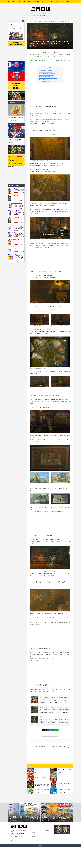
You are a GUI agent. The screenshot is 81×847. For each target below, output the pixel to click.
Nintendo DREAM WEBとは (46, 828)
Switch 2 (52, 1)
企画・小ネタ (36, 1)
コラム (33, 834)
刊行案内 (67, 1)
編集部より (62, 1)
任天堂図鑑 (42, 1)
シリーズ (47, 1)
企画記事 (35, 46)
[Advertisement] (50, 92)
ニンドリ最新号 (12, 28)
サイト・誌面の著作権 (46, 830)
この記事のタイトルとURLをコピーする (50, 734)
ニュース (18, 1)
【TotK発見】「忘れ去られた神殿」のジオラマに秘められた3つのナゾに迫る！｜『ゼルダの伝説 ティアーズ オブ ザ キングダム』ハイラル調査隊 (54, 708)
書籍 (20, 28)
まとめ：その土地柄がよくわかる (44, 79)
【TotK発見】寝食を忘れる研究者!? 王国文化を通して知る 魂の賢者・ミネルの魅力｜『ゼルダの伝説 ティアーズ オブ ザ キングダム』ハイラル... (54, 719)
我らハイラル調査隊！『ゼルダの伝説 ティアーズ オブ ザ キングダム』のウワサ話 (54, 698)
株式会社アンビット (45, 834)
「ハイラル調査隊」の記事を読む (44, 81)
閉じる (61, 67)
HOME (13, 1)
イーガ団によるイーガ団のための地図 (44, 76)
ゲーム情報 (24, 1)
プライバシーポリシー (46, 832)
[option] (16, 816)
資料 (57, 1)
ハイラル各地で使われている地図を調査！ (45, 70)
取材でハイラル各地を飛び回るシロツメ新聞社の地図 (47, 73)
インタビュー (29, 1)
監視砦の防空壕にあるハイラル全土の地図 (45, 72)
